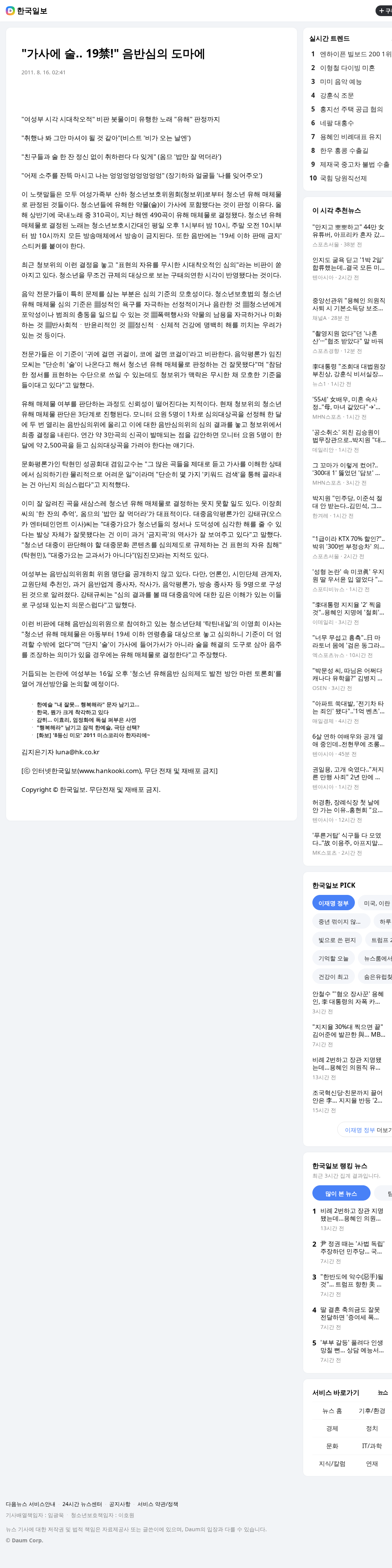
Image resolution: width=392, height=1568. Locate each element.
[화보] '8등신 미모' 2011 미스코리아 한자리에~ (93, 735)
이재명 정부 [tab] (333, 903)
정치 (372, 1428)
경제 (332, 1428)
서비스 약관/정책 (157, 1503)
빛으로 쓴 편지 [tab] (337, 940)
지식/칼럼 (332, 1463)
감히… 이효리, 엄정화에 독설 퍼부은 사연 (86, 719)
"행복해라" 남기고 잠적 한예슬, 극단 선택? (88, 727)
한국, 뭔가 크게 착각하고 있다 (73, 712)
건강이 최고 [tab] (333, 976)
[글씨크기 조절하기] (258, 94)
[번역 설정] (243, 94)
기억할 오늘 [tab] (333, 958)
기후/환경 (372, 1410)
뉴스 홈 (332, 1410)
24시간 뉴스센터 (82, 1503)
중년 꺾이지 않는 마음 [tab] (344, 921)
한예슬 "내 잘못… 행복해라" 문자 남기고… (88, 704)
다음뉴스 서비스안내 (31, 1503)
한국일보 (32, 11)
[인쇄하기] (274, 94)
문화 (332, 1446)
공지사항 (120, 1503)
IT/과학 (372, 1446)
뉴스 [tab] (383, 1392)
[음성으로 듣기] (228, 94)
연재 (372, 1463)
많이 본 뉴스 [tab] (341, 1193)
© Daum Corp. (24, 1540)
